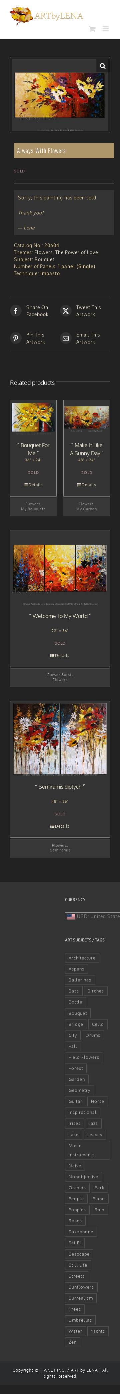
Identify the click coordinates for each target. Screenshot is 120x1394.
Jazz (93, 1123)
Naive (75, 1165)
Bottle (75, 1001)
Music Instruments (82, 1150)
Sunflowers (81, 1287)
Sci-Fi (75, 1242)
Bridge (76, 1024)
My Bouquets (33, 508)
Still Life (78, 1265)
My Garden (86, 508)
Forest (76, 1068)
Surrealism (81, 1298)
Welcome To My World (60, 616)
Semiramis (60, 849)
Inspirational (83, 1112)
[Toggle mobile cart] (92, 28)
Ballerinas (80, 979)
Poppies (77, 1209)
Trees (75, 1309)
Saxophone (81, 1231)
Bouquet (45, 259)
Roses (75, 1220)
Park (99, 1187)
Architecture (82, 957)
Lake (74, 1134)
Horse (97, 1101)
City (73, 1035)
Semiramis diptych (60, 786)
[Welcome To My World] (60, 568)
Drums (93, 1035)
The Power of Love (76, 252)
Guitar (75, 1101)
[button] (103, 65)
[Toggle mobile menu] (106, 28)
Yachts (98, 1331)
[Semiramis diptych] (60, 738)
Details (35, 484)
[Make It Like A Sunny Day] (87, 417)
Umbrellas (80, 1320)
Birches (96, 990)
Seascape (79, 1254)
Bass (74, 990)
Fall (73, 1046)
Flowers (43, 252)
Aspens (76, 968)
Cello (98, 1024)
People (76, 1198)
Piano (99, 1198)
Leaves (94, 1134)
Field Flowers (84, 1057)
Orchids (77, 1187)
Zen (73, 1342)
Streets (77, 1276)
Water (75, 1331)
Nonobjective (83, 1176)
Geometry (79, 1090)
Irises (75, 1123)
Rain (99, 1209)
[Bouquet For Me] (33, 417)
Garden (77, 1079)
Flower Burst (59, 674)
